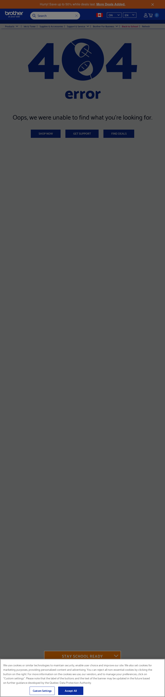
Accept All (71, 690)
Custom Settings (42, 690)
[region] (82, 678)
